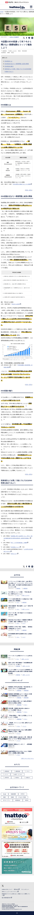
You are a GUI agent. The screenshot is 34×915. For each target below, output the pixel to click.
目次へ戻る (28, 190)
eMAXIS (7, 777)
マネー (17, 595)
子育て (23, 794)
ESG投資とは (8, 61)
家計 (5, 797)
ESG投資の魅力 (9, 66)
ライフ (23, 623)
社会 (13, 52)
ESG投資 (25, 50)
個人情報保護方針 (6, 897)
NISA (27, 800)
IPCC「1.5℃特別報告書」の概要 (19, 542)
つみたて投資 (22, 797)
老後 (13, 797)
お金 (5, 794)
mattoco (17, 777)
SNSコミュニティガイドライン (9, 891)
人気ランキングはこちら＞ (27, 758)
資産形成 (25, 588)
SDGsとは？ (14, 553)
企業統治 (4, 52)
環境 (9, 52)
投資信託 (5, 50)
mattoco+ (28, 777)
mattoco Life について (7, 889)
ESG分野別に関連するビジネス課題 (21, 184)
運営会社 (16, 889)
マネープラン (7, 800)
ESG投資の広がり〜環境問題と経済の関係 (17, 64)
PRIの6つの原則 (15, 304)
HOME (1, 11)
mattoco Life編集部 (14, 37)
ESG (20, 50)
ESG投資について (15, 547)
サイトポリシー (25, 889)
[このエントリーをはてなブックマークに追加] (32, 38)
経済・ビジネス (13, 50)
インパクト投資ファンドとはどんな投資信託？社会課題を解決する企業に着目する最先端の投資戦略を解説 (20, 671)
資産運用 (14, 794)
